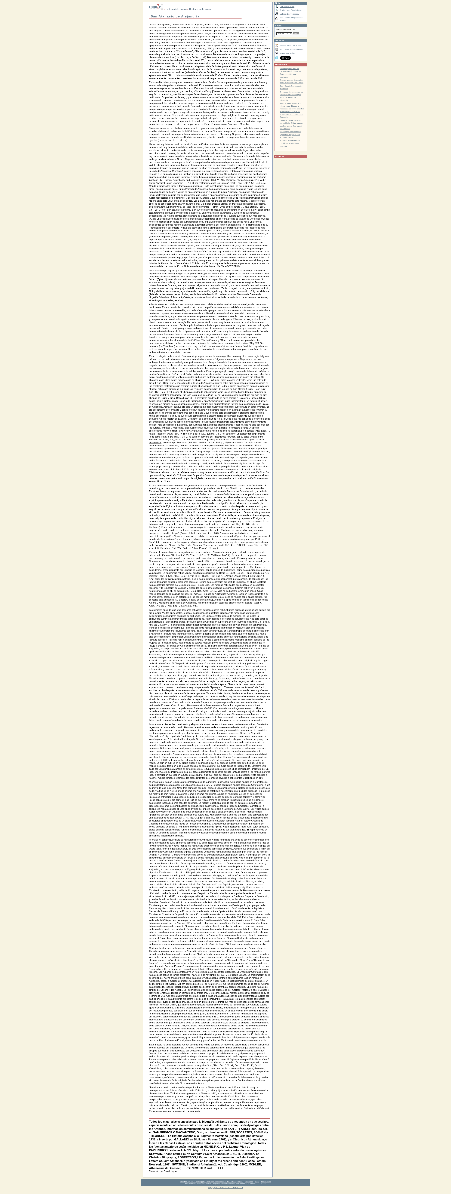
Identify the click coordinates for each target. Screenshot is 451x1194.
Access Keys (266, 1182)
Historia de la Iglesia (176, 9)
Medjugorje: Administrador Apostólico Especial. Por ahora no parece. (290, 134)
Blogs (257, 1182)
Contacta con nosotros (212, 1182)
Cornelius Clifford (287, 6)
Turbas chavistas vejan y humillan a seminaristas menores (290, 143)
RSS (234, 1182)
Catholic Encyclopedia (289, 14)
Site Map (227, 1182)
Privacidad (249, 1182)
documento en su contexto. (291, 49)
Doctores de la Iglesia (200, 9)
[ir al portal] (156, 9)
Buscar (240, 1182)
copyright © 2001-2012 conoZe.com (225, 1187)
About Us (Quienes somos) (191, 1182)
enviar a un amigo (287, 53)
